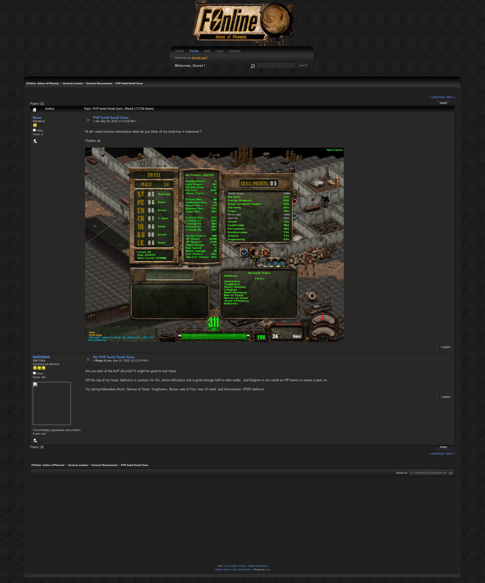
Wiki (207, 51)
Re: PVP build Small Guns (114, 357)
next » (450, 97)
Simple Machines (258, 566)
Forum (194, 51)
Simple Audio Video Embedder (233, 569)
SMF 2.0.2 (223, 566)
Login (220, 51)
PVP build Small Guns (111, 118)
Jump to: (402, 472)
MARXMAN (41, 357)
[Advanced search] (252, 65)
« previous (437, 97)
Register (235, 51)
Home (180, 51)
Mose (37, 118)
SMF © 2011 (239, 566)
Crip (267, 569)
